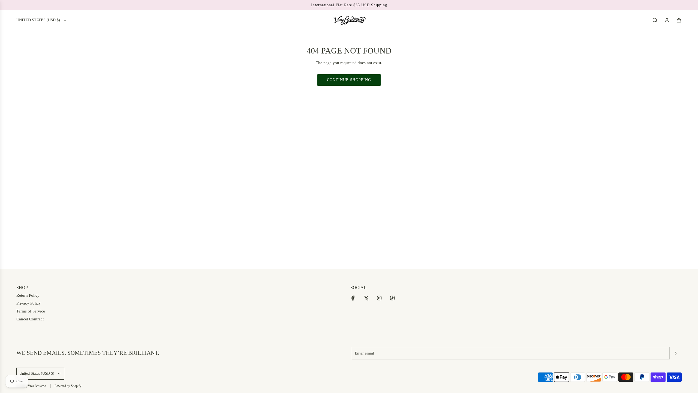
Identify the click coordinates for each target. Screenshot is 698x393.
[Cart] (679, 20)
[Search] (655, 20)
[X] (366, 298)
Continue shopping (349, 80)
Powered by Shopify (68, 386)
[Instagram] (379, 298)
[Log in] (667, 20)
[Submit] (676, 353)
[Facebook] (353, 298)
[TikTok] (392, 298)
